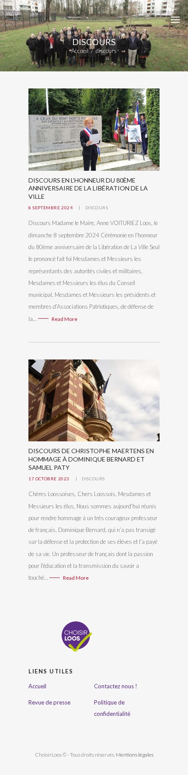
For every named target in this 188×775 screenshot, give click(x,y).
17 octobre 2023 (49, 478)
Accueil (79, 51)
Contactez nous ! (115, 686)
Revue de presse (49, 702)
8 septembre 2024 (50, 207)
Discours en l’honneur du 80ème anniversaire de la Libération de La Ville (88, 188)
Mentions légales (134, 754)
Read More (64, 319)
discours (96, 207)
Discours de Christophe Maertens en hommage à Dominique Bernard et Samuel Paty (91, 459)
